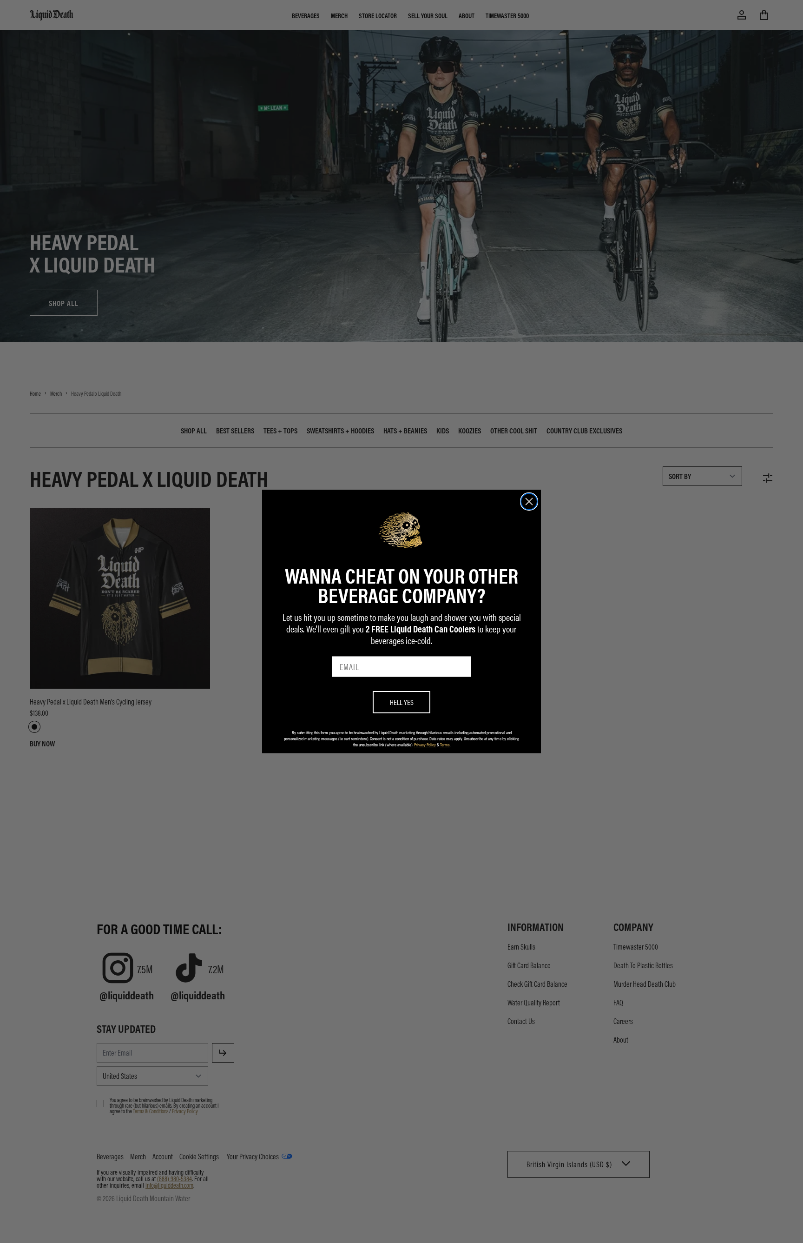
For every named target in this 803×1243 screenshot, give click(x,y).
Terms (445, 744)
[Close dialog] (529, 501)
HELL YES (402, 702)
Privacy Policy (425, 744)
